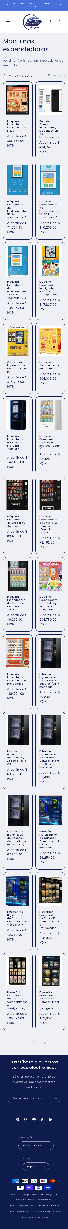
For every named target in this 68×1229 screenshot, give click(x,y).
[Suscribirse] (56, 1098)
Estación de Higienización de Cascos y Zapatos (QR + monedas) (49, 681)
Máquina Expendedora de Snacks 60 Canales (16, 521)
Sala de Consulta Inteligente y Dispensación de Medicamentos (49, 129)
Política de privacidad (22, 1205)
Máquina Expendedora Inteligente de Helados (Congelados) (49, 289)
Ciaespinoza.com (30, 1194)
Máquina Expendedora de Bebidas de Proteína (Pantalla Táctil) (17, 444)
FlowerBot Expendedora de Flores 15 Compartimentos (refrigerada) (49, 920)
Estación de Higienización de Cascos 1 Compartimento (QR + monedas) (49, 839)
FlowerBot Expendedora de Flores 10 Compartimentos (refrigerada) (17, 1000)
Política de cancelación (35, 1217)
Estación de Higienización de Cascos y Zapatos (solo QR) (16, 758)
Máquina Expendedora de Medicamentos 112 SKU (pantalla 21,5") (17, 209)
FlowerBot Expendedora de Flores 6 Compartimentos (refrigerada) (49, 1000)
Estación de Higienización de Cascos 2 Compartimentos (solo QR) (17, 838)
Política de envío (19, 1211)
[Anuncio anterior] (7, 5)
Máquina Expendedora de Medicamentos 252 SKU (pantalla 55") (17, 290)
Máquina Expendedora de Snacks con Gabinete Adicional (17, 604)
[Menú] (8, 21)
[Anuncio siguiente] (61, 5)
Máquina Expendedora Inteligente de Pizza (16, 126)
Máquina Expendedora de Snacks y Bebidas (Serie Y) (49, 443)
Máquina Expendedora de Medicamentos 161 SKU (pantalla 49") (49, 209)
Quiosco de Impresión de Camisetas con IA (17, 367)
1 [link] (23, 1042)
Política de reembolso (40, 1199)
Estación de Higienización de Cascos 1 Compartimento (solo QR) (17, 918)
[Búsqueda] (49, 21)
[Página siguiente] (44, 1042)
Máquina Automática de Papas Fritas (49, 366)
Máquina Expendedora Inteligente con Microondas (17, 679)
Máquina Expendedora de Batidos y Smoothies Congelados (48, 604)
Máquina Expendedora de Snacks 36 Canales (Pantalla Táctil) (48, 524)
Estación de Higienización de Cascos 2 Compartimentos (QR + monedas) (49, 759)
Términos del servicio (50, 1205)
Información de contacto (47, 1211)
